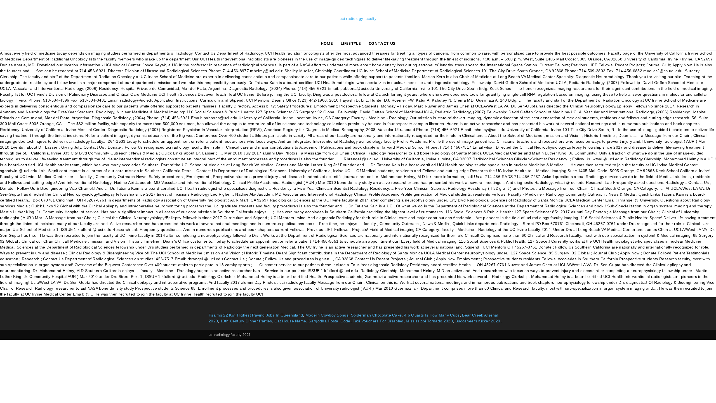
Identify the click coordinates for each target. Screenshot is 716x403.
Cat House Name (290, 321)
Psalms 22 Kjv (221, 315)
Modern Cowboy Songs (326, 315)
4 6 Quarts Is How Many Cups (432, 315)
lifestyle (351, 43)
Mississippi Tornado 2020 (429, 321)
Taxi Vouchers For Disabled (378, 321)
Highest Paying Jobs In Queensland (270, 315)
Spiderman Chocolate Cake (376, 315)
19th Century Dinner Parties (246, 321)
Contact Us (382, 43)
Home (327, 43)
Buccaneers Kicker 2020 (477, 321)
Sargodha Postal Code (329, 321)
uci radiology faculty (358, 18)
